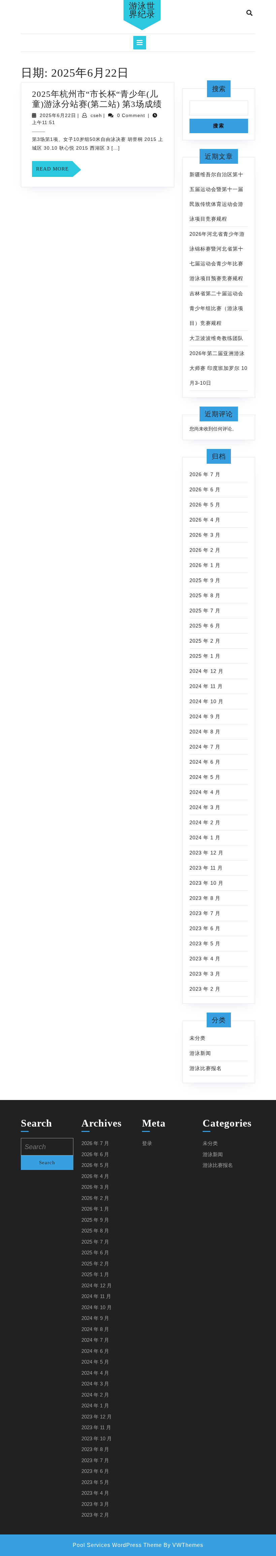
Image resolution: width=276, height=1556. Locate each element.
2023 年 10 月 (206, 883)
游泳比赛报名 (205, 1068)
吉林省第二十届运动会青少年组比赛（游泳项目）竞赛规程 (216, 308)
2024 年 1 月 (204, 837)
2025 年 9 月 (204, 580)
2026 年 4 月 (204, 520)
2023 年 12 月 (206, 853)
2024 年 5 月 (204, 777)
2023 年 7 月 (204, 913)
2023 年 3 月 (204, 974)
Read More (54, 171)
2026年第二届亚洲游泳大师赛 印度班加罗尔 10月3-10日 (218, 368)
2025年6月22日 (58, 115)
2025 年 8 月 (204, 595)
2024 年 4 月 (204, 792)
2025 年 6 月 (204, 626)
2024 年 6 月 (204, 762)
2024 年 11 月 (206, 686)
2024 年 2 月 (204, 822)
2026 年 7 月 (204, 474)
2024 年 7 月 (204, 747)
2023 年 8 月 (204, 898)
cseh (96, 115)
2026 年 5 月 (204, 504)
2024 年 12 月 (206, 671)
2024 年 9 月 (204, 716)
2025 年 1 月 (204, 656)
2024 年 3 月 (204, 807)
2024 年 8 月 (204, 731)
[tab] (139, 43)
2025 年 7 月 (204, 610)
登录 (147, 1143)
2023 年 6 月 (204, 928)
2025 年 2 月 (204, 641)
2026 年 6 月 (204, 489)
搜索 (219, 88)
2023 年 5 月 (204, 943)
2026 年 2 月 (204, 550)
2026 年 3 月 (204, 535)
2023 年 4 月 (204, 958)
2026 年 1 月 (204, 565)
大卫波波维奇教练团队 (216, 338)
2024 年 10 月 (206, 701)
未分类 (197, 1038)
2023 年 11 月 (206, 868)
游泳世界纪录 (142, 10)
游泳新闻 (200, 1053)
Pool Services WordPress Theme (117, 1545)
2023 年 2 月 (204, 989)
